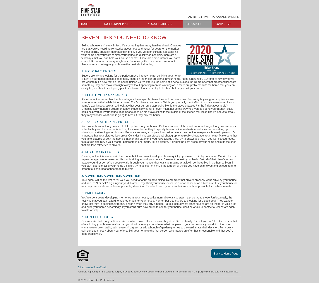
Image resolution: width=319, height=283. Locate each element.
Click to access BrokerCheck (92, 267)
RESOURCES (194, 24)
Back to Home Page (226, 253)
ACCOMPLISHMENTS (160, 24)
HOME (84, 24)
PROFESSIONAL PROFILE (118, 24)
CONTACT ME (223, 24)
